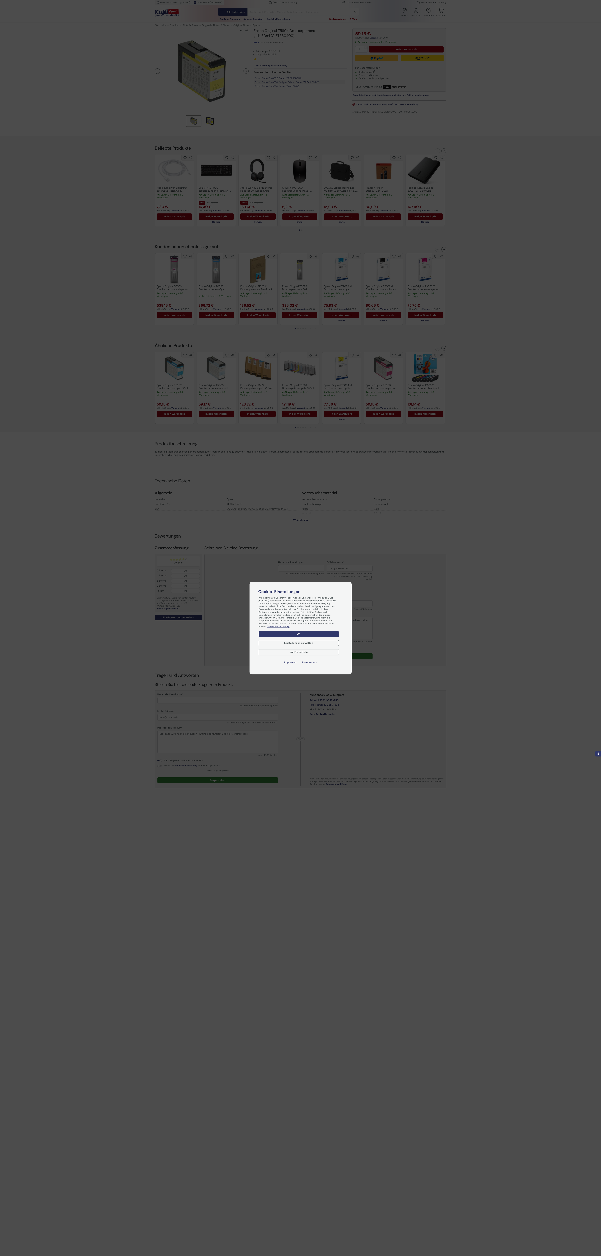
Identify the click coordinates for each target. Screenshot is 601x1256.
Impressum (290, 662)
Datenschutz (309, 662)
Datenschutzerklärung (278, 626)
